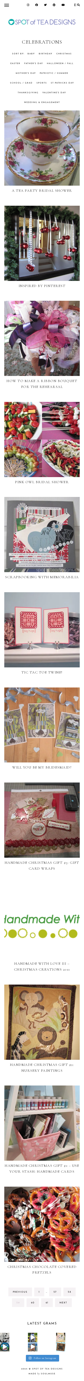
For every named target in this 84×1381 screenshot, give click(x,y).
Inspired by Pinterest (42, 286)
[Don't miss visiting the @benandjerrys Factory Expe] (4, 1346)
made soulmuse (42, 1374)
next (63, 1303)
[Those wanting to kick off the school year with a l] (60, 1337)
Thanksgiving (28, 93)
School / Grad (21, 83)
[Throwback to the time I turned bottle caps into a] (60, 1346)
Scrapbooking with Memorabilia (42, 577)
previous (20, 1292)
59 (20, 1304)
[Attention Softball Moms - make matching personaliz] (32, 1337)
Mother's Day (26, 73)
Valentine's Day (54, 93)
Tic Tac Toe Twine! (42, 672)
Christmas (64, 54)
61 (49, 1304)
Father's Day (33, 63)
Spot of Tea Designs (47, 1369)
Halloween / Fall (60, 63)
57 (57, 1293)
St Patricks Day (62, 83)
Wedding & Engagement (42, 102)
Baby (31, 54)
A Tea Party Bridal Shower (42, 190)
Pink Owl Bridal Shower (42, 482)
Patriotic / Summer (54, 73)
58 (71, 1293)
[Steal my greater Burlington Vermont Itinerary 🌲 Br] (32, 1346)
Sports (41, 83)
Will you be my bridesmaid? (42, 767)
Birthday (45, 54)
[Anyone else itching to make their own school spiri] (4, 1337)
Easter (15, 63)
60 (34, 1304)
